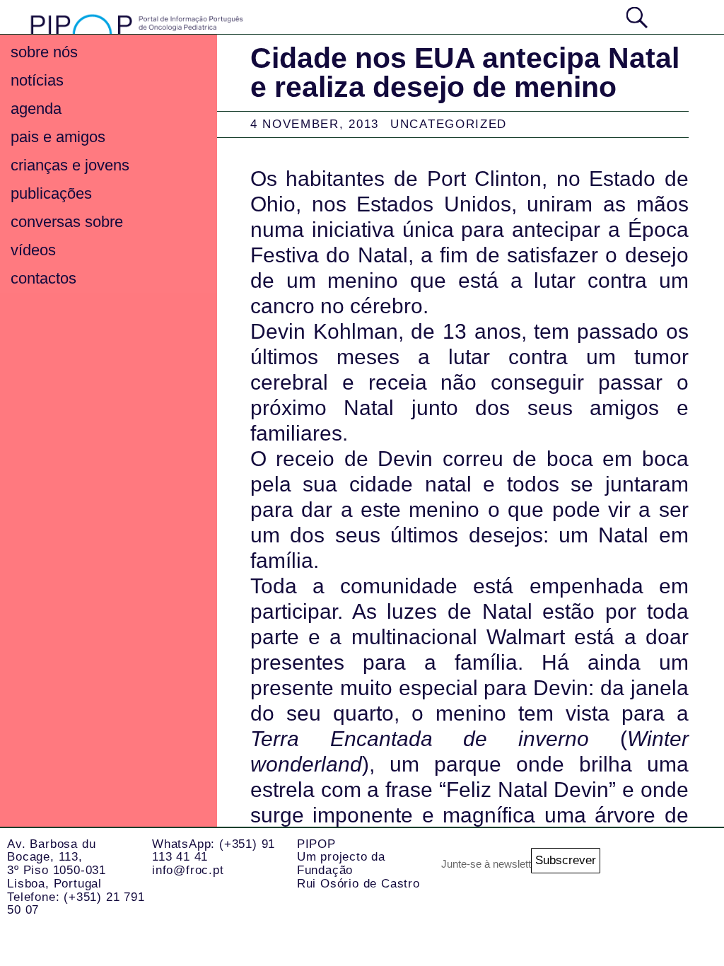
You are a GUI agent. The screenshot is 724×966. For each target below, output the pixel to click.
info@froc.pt (188, 870)
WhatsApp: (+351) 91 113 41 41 (213, 850)
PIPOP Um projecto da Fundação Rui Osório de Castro (358, 863)
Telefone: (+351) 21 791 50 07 (75, 903)
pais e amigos (58, 137)
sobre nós (44, 52)
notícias (37, 80)
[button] (678, 16)
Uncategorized (448, 124)
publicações (51, 193)
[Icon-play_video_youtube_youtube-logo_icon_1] (688, 923)
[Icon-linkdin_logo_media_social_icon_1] (688, 866)
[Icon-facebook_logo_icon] (632, 923)
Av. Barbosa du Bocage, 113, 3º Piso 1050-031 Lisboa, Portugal (56, 863)
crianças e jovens (70, 165)
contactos (43, 278)
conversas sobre (67, 222)
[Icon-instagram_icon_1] (632, 866)
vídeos (33, 250)
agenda (36, 108)
